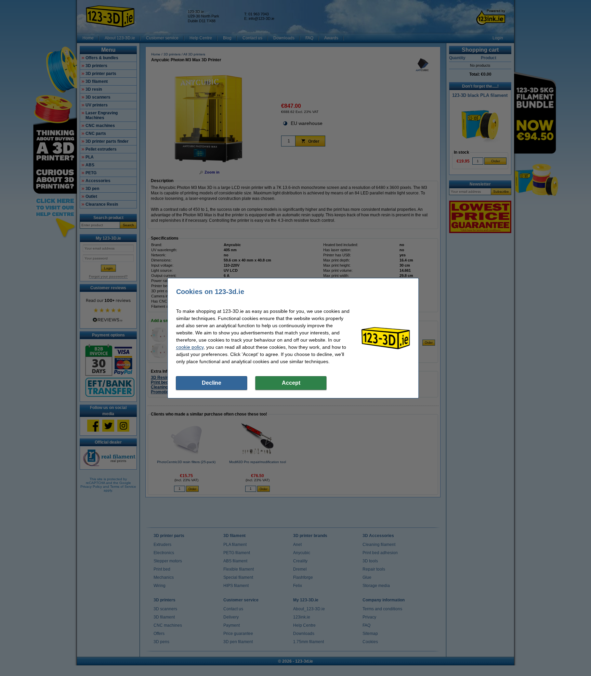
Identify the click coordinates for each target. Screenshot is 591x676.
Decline (211, 383)
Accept (291, 383)
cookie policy (189, 347)
